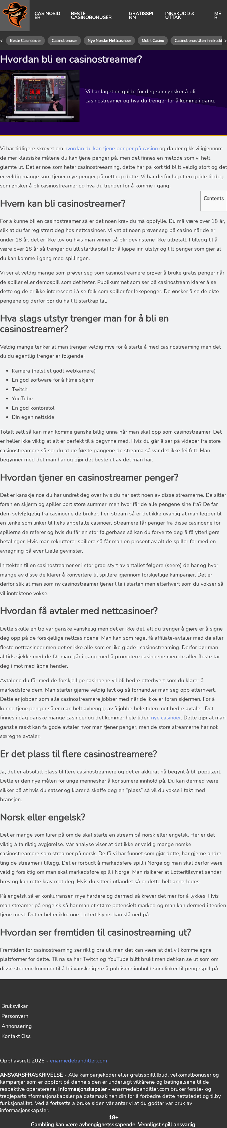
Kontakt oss (16, 1036)
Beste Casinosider (25, 40)
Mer (217, 15)
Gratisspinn (141, 15)
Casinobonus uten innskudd (198, 40)
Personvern (14, 1016)
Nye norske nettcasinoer (109, 40)
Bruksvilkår (14, 1006)
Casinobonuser (64, 40)
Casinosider (47, 15)
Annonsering (16, 1026)
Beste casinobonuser (91, 15)
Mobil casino (153, 40)
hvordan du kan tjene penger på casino (111, 148)
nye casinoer (166, 717)
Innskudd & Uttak (179, 15)
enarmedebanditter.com (78, 1060)
